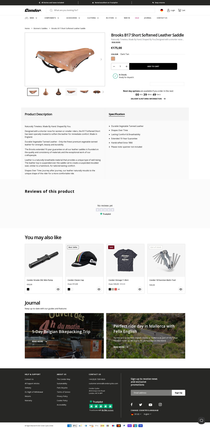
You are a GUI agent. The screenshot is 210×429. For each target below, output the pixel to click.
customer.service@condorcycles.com (103, 383)
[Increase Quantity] (126, 66)
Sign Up (178, 392)
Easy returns (160, 3)
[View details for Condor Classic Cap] (84, 269)
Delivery (28, 388)
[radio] (113, 59)
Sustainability (62, 383)
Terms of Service (63, 392)
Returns (28, 396)
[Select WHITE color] (72, 289)
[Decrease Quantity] (114, 66)
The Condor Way (63, 379)
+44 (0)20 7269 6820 (97, 379)
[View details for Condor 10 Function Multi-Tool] (166, 269)
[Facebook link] (132, 405)
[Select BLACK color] (28, 289)
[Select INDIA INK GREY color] (110, 289)
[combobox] (102, 10)
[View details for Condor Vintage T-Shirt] (125, 269)
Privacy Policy (62, 396)
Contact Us (29, 379)
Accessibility (61, 405)
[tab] (65, 59)
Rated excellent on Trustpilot (106, 3)
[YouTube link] (151, 405)
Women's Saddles (41, 28)
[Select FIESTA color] (115, 289)
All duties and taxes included (53, 3)
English (146, 414)
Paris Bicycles (62, 388)
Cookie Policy (62, 400)
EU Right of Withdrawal (34, 392)
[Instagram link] (160, 405)
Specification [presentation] (117, 114)
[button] (101, 59)
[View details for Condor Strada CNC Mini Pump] (43, 269)
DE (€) (136, 414)
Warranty (28, 400)
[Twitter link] (141, 405)
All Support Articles (32, 383)
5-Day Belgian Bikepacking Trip (61, 331)
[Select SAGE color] (113, 289)
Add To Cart (153, 66)
